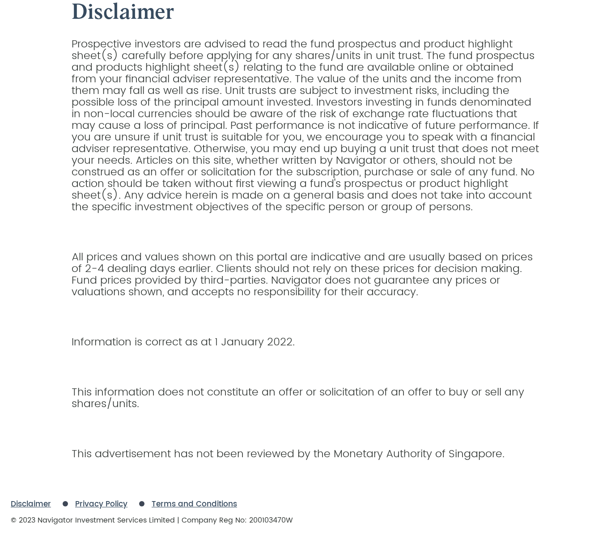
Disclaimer (31, 504)
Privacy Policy (101, 504)
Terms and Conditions (194, 504)
